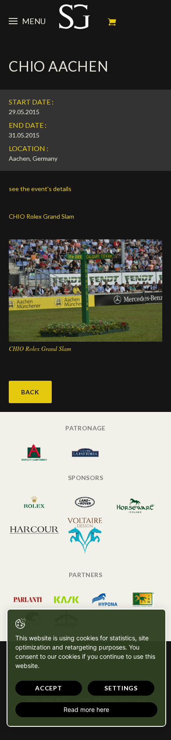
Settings (121, 688)
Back (30, 392)
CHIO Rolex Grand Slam (41, 216)
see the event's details (40, 188)
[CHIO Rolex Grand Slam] (85, 289)
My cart (111, 22)
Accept (48, 688)
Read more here (86, 709)
